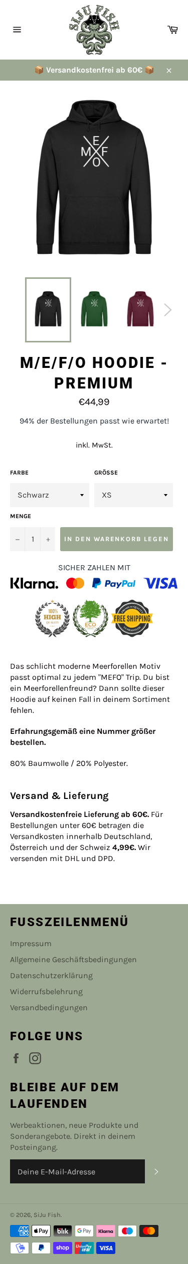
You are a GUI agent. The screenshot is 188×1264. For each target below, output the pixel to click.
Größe (106, 472)
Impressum (31, 943)
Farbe (19, 472)
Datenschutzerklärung (51, 975)
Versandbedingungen (49, 1007)
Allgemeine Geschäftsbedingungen (73, 959)
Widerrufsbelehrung (46, 991)
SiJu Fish (47, 1214)
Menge (20, 516)
